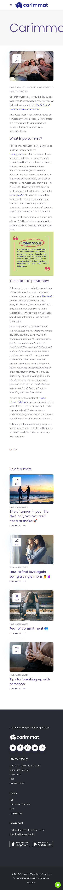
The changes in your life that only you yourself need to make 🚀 (29, 516)
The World (47, 296)
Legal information (19, 770)
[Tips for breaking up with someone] (31, 671)
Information (28, 87)
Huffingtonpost (17, 154)
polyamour (22, 91)
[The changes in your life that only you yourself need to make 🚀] (31, 503)
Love (12, 87)
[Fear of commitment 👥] (31, 620)
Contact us (16, 813)
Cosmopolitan (17, 195)
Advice (25, 507)
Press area (15, 774)
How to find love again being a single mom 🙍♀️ (30, 574)
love (12, 91)
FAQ (11, 800)
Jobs (12, 779)
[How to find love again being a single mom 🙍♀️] (31, 563)
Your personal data (20, 804)
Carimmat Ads (17, 783)
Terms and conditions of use (25, 766)
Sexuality (47, 87)
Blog (12, 809)
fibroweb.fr (32, 878)
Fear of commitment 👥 (29, 628)
